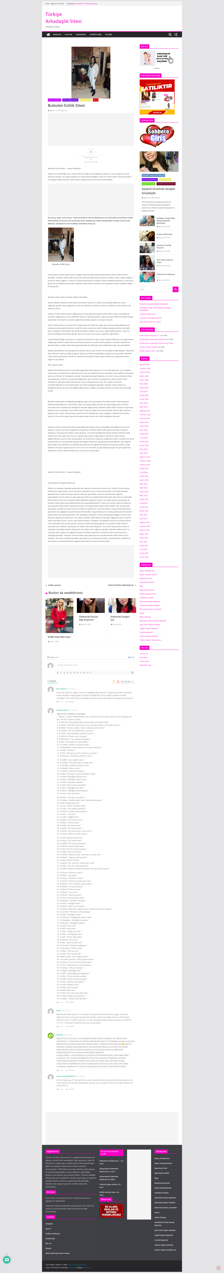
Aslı (159, 198)
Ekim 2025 (144, 403)
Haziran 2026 (145, 372)
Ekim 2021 (144, 515)
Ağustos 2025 (145, 411)
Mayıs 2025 (144, 422)
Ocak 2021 (144, 549)
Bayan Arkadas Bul (54, 100)
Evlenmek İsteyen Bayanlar (166, 184)
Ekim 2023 (144, 484)
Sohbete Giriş (96, 34)
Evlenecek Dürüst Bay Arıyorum (88, 618)
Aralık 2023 (144, 476)
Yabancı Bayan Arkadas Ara (150, 640)
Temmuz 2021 (145, 526)
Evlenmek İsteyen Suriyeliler (151, 609)
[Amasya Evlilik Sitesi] (147, 236)
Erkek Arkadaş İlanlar (148, 594)
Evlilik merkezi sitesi (148, 351)
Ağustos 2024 (145, 457)
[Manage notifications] (218, 1268)
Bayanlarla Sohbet (148, 184)
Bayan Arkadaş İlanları (70, 100)
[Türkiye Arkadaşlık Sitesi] (48, 34)
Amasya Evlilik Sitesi (83, 3)
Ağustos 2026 (145, 364)
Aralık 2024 (144, 441)
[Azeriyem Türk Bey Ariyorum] (147, 248)
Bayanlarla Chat (85, 100)
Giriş (132, 657)
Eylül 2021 (144, 518)
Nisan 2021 (144, 538)
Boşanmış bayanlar (147, 590)
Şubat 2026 (144, 387)
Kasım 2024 (144, 445)
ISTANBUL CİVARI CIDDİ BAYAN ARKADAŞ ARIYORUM (166, 220)
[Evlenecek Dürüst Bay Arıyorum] (91, 600)
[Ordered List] (70, 672)
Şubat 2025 (144, 434)
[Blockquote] (77, 672)
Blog (141, 586)
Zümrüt (59, 1035)
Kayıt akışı (143, 657)
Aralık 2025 (144, 395)
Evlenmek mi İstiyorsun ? (166, 275)
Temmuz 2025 (145, 414)
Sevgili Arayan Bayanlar (149, 628)
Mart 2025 (144, 430)
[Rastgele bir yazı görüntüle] (175, 34)
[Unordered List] (74, 672)
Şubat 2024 (144, 468)
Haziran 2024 (145, 465)
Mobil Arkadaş (145, 617)
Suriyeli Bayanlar (146, 632)
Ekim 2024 (144, 449)
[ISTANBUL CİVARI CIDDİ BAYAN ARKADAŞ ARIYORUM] (147, 222)
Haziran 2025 (145, 418)
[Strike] (67, 672)
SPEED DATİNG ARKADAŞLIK (120, 585)
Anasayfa (57, 34)
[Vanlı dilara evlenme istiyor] (147, 262)
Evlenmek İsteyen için (120, 618)
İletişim (108, 34)
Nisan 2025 (144, 426)
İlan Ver (68, 34)
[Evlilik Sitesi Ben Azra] (59, 600)
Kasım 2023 (144, 480)
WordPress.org (145, 665)
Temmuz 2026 (145, 368)
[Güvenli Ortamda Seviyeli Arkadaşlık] (159, 161)
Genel (96, 100)
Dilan (171, 343)
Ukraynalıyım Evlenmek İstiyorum (153, 339)
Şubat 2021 (144, 545)
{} (87, 672)
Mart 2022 (144, 495)
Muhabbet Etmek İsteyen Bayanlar (153, 175)
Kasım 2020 (144, 557)
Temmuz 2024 (145, 461)
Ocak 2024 (144, 472)
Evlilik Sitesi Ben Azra (59, 636)
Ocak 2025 (144, 438)
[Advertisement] (91, 129)
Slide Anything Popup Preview (57, 1253)
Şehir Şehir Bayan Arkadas (150, 624)
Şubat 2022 (144, 499)
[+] (90, 672)
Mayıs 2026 (144, 376)
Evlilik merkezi (54, 585)
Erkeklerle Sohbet (146, 598)
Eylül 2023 (144, 488)
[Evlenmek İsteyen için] (122, 600)
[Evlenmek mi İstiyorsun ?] (147, 277)
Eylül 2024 (144, 453)
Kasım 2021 (144, 511)
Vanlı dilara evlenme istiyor (165, 261)
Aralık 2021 (144, 507)
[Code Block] (80, 672)
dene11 (48, 1229)
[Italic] (61, 672)
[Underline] (64, 672)
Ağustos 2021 (145, 522)
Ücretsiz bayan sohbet (148, 347)
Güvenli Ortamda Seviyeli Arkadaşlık (158, 191)
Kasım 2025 (144, 399)
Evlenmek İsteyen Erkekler (150, 605)
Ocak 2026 (144, 391)
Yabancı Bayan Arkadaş (149, 636)
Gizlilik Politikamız (53, 1234)
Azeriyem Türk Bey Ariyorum (164, 246)
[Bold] (57, 672)
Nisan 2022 (144, 491)
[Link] (84, 672)
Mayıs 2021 (144, 534)
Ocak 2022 (144, 503)
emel (65, 110)
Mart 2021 (144, 542)
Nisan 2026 (144, 380)
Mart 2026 (144, 384)
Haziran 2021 (145, 530)
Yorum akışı (144, 661)
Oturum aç (144, 653)
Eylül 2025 (144, 407)
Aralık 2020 (144, 553)
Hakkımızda (81, 34)
